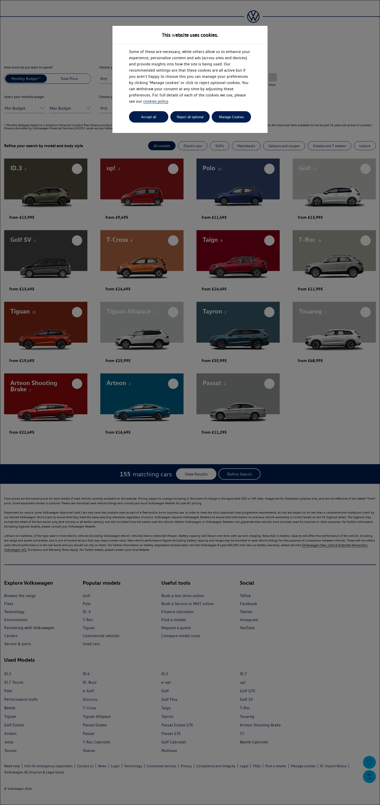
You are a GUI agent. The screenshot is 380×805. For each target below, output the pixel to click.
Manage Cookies (231, 117)
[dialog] (190, 402)
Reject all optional (190, 117)
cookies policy (155, 101)
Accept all (148, 117)
